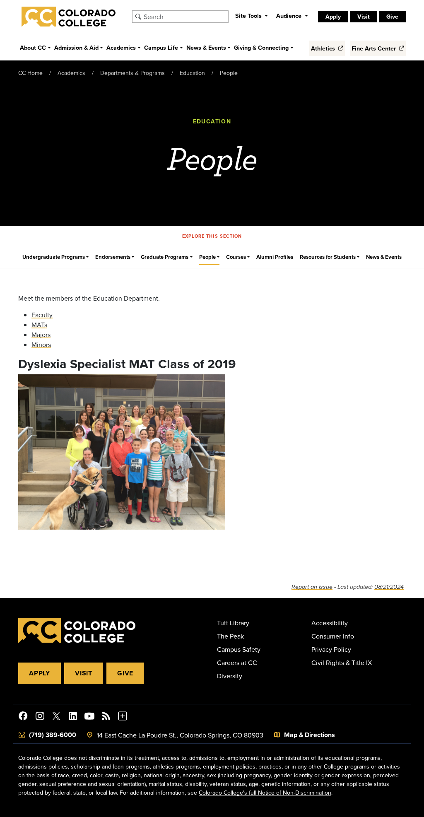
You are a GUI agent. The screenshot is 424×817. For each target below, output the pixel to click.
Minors (41, 344)
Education (192, 73)
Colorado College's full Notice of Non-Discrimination (265, 792)
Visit (83, 673)
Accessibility (329, 622)
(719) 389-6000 (52, 735)
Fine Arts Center (375, 48)
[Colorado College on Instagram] (40, 717)
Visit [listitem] (363, 16)
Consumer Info (332, 636)
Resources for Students (328, 257)
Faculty (42, 314)
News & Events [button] (206, 47)
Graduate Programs (164, 257)
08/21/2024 (389, 586)
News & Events (384, 257)
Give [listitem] (392, 16)
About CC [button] (33, 47)
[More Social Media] (123, 717)
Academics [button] (121, 47)
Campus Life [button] (161, 47)
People (229, 73)
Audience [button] (289, 15)
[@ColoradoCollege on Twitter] (56, 717)
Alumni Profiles (274, 257)
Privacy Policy (331, 649)
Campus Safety (238, 649)
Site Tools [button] (249, 15)
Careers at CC (237, 662)
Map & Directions (309, 735)
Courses (236, 257)
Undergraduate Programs (53, 257)
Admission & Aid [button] (76, 47)
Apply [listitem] (333, 16)
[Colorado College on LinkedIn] (73, 717)
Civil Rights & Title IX (341, 662)
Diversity (229, 675)
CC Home (30, 73)
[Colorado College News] (106, 717)
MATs (39, 324)
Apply (39, 673)
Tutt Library (233, 622)
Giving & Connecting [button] (261, 47)
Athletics (324, 48)
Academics (71, 73)
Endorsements (112, 257)
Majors (41, 334)
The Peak (230, 636)
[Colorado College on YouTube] (89, 717)
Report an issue (312, 586)
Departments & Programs (132, 73)
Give (125, 673)
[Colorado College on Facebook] (23, 717)
